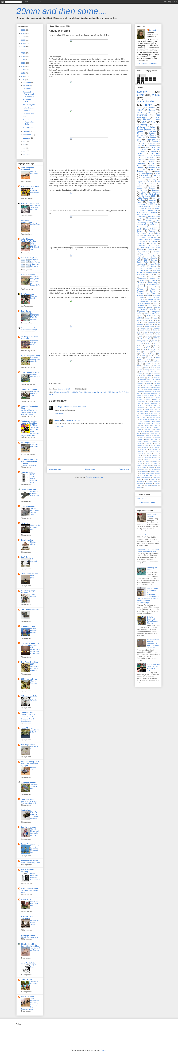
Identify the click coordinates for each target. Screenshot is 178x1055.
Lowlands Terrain (154, 264)
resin (140, 364)
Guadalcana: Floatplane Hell (148, 419)
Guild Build (141, 305)
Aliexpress (156, 377)
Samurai (149, 268)
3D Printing (151, 135)
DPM (148, 405)
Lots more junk (28, 113)
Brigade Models (149, 326)
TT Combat (152, 212)
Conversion (142, 115)
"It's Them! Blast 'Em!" (30, 610)
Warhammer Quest (144, 245)
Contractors (156, 328)
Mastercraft (144, 433)
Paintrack (140, 348)
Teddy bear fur (143, 471)
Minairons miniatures (29, 328)
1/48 (138, 365)
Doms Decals (152, 227)
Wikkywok (157, 360)
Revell (149, 350)
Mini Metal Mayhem (29, 258)
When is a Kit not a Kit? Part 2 (35, 527)
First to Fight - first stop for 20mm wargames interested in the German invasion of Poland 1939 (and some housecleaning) (148, 595)
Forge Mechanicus (28, 782)
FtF (138, 417)
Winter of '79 (26, 899)
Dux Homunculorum (29, 827)
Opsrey (154, 441)
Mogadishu (141, 312)
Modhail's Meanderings (26, 221)
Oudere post (124, 469)
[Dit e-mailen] (76, 389)
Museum (157, 437)
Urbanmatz (141, 243)
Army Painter (156, 379)
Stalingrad (153, 354)
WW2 (139, 108)
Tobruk (153, 293)
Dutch (139, 229)
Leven (139, 221)
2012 (23, 76)
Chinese (157, 206)
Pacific (147, 239)
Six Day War (156, 352)
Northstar (149, 221)
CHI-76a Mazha (149, 395)
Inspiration (154, 425)
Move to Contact (28, 275)
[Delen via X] (80, 389)
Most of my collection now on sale (34, 493)
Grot (155, 303)
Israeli (142, 210)
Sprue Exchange (142, 467)
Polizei (155, 348)
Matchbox (153, 229)
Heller (147, 421)
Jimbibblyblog (27, 540)
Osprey (147, 346)
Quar (138, 455)
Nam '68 (156, 176)
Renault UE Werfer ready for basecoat (29, 94)
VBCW (153, 243)
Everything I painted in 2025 (34, 393)
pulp (138, 161)
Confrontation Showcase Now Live (35, 207)
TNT (138, 139)
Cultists (155, 330)
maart (25, 154)
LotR (140, 431)
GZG (145, 260)
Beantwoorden (59, 413)
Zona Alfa (145, 120)
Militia (157, 172)
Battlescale (140, 383)
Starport (151, 467)
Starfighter (140, 293)
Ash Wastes (144, 381)
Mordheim (152, 131)
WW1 (148, 295)
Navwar (153, 266)
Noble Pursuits (27, 472)
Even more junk (29, 105)
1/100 (141, 297)
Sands (157, 268)
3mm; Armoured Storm (152, 369)
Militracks (157, 435)
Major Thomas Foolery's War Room (29, 240)
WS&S (158, 358)
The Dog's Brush (28, 745)
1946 (152, 368)
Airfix (143, 322)
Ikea (155, 305)
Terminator (142, 473)
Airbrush (141, 377)
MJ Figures (148, 431)
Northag (152, 145)
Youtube (157, 483)
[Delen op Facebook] (83, 389)
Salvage (154, 461)
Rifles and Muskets (29, 696)
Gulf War (140, 421)
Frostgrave (141, 137)
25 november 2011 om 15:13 (74, 420)
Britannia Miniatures (144, 206)
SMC (140, 461)
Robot (146, 314)
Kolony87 (147, 338)
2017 (23, 60)
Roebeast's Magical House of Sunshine (29, 422)
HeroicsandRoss (145, 208)
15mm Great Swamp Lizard (30, 863)
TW (150, 356)
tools (155, 318)
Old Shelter (27, 89)
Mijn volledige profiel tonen (147, 63)
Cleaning (147, 399)
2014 (23, 70)
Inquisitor (151, 166)
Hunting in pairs (144, 423)
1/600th (140, 133)
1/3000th (153, 225)
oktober (26, 131)
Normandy (141, 163)
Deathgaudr (140, 407)
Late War (140, 145)
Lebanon (152, 200)
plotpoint (139, 487)
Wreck (51, 395)
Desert (157, 235)
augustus (27, 138)
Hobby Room (142, 198)
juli (24, 141)
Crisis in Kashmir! (144, 330)
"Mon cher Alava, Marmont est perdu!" (29, 800)
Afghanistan (155, 155)
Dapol (155, 405)
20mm (56, 392)
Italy (140, 338)
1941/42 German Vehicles (30, 937)
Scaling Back (35, 224)
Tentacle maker (155, 471)
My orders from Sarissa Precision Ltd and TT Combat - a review (153, 644)
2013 (23, 73)
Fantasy (143, 237)
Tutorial (152, 184)
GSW (143, 417)
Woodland (149, 483)
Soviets (153, 151)
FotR (138, 260)
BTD (155, 381)
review (139, 153)
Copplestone (140, 401)
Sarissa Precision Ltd (146, 129)
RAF (144, 350)
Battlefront (141, 186)
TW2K (148, 316)
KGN (153, 170)
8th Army (156, 297)
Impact (147, 425)
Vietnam (140, 135)
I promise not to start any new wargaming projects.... (29, 461)
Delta (150, 407)
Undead (140, 168)
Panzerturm (145, 447)
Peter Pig (152, 180)
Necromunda (148, 178)
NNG (140, 439)
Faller (147, 411)
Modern (151, 112)
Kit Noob (24, 523)
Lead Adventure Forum (146, 502)
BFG (149, 172)
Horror (157, 208)
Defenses (156, 252)
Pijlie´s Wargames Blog (30, 355)
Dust (151, 332)
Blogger (103, 1050)
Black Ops (149, 324)
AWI (144, 375)
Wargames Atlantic (145, 360)
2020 (23, 50)
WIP (158, 117)
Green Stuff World (154, 417)
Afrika (143, 151)
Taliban (139, 231)
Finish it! (139, 336)
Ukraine (146, 479)
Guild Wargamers (143, 498)
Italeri (151, 161)
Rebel (138, 457)
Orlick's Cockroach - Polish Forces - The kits (153, 620)
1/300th (153, 137)
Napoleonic (154, 439)
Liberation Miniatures (148, 310)
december (27, 82)
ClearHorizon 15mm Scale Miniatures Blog (30, 945)
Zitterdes (147, 485)
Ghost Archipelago (143, 303)
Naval (139, 202)
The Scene (141, 274)
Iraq (145, 229)
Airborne (157, 375)
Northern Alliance (142, 441)
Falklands (140, 411)
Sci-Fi (121, 392)
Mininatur (148, 437)
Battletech (149, 383)
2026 (23, 30)
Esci (140, 334)
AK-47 (140, 110)
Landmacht (141, 264)
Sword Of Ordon (27, 997)
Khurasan (154, 281)
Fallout (81, 392)
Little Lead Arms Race (30, 372)
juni (24, 144)
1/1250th (148, 364)
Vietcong (140, 295)
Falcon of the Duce (151, 409)
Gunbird (57, 420)
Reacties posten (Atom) (94, 477)
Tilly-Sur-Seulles (143, 214)
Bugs (158, 326)
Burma (139, 395)
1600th (146, 368)
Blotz (153, 277)
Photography (153, 449)
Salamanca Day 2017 (28, 803)
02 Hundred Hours (142, 320)
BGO (158, 174)
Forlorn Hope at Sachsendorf (147, 258)
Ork (138, 147)
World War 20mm (28, 935)
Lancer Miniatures (142, 340)
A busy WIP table (27, 100)
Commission (141, 279)
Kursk (144, 192)
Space (155, 465)
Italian (157, 308)
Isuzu (150, 308)
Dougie (145, 332)
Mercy (149, 435)
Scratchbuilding (146, 101)
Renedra (140, 268)
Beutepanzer (151, 322)
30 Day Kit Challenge (150, 194)
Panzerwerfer (156, 447)
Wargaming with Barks (30, 186)
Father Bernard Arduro (28, 109)
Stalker (126, 392)
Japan (148, 427)
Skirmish (153, 291)
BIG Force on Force (29, 679)
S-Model (157, 239)
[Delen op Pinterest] (85, 389)
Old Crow (148, 344)
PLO (155, 346)
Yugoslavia (141, 204)
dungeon (154, 485)
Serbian (139, 463)
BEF (158, 274)
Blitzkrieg (139, 326)
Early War (141, 141)
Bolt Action (156, 389)
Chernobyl (147, 235)
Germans (154, 260)
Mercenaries (140, 435)
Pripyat (153, 287)
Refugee (140, 289)
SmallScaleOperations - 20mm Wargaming (30, 644)
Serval (155, 463)
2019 (23, 53)
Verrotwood (151, 202)
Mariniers (154, 340)
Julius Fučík (156, 427)
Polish (143, 287)
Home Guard (156, 421)
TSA (143, 356)
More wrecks (27, 127)
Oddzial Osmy (152, 283)
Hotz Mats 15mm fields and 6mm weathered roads (148, 550)
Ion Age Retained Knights (33, 630)
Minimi (141, 437)
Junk (104, 392)
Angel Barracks (144, 379)
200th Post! (141, 535)
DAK (138, 332)
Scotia (139, 352)
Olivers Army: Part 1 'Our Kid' (35, 904)
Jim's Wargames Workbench (27, 168)
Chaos (157, 245)
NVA (146, 439)
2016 (23, 63)
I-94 (154, 262)
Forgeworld (149, 336)
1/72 (152, 320)
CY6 (143, 170)
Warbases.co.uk (153, 168)
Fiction (153, 237)
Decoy (142, 299)
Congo (155, 399)
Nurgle (139, 239)
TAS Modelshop (155, 469)
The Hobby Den (151, 272)
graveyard (156, 295)
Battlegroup (142, 125)
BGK (139, 166)
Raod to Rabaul (152, 455)
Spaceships (144, 270)
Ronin (153, 289)
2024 (23, 37)
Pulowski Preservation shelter (28, 122)
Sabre (147, 461)
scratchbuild (141, 225)
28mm (140, 94)
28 (156, 320)
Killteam (140, 172)
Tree (155, 316)
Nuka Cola (140, 344)
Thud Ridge (156, 477)
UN (140, 479)
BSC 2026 (153, 204)
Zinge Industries (155, 362)
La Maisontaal (151, 219)
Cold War (74, 392)
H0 (141, 219)
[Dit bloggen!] (78, 389)
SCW (152, 459)
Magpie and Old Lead (30, 203)
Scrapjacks (153, 223)
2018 (23, 56)
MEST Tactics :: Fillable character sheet (33, 478)
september (27, 135)
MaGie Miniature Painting (27, 871)
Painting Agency (28, 443)
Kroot (158, 429)
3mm (157, 120)
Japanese (156, 190)
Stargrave (156, 141)
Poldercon (156, 192)
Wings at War (143, 362)
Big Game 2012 (65, 392)
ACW (138, 375)
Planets (149, 453)
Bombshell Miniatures (150, 393)
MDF (143, 122)
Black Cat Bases (148, 385)
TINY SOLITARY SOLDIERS (27, 917)
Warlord (147, 318)
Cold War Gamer (27, 713)
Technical (140, 358)
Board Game (147, 389)
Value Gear (154, 479)
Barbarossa (148, 157)
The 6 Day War (146, 475)
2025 (23, 33)
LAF (143, 143)
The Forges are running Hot (34, 786)
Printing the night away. (151, 515)
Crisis (153, 186)
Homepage (90, 469)
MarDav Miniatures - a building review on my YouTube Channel (28, 412)
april (25, 151)
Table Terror (26, 311)
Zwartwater (141, 233)
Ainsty (150, 375)
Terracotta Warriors (154, 473)
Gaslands (140, 159)
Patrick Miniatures (153, 285)
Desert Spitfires (154, 299)
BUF (143, 277)
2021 (23, 47)
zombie (150, 233)
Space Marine (143, 354)
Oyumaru (140, 285)
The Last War (152, 241)
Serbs (147, 463)
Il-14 (140, 425)
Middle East (152, 210)
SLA (158, 459)
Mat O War (154, 433)
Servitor (139, 465)
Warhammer (141, 217)
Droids (139, 188)
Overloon (140, 443)
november (27, 86)
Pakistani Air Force (142, 445)
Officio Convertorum (29, 574)
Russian (140, 131)
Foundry (154, 301)
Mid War (144, 176)
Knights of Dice (149, 429)
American (140, 227)
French (157, 336)
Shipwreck (140, 291)
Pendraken (143, 449)
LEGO (155, 338)
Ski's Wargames (27, 294)
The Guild (156, 147)
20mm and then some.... (61, 11)
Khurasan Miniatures (29, 861)
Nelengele (154, 342)
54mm (146, 373)
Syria (141, 316)
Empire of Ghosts (28, 506)
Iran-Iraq (156, 198)
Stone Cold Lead (28, 626)
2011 (23, 80)
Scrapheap (146, 352)
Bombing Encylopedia (28, 465)
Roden (139, 459)
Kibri (140, 429)
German (151, 108)
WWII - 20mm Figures (29, 888)
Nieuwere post (55, 469)
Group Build (150, 139)
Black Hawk (146, 387)
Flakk (152, 411)
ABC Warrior (154, 373)
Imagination (141, 308)
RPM (144, 455)
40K (153, 163)
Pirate (148, 348)
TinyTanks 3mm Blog (29, 662)
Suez (146, 469)
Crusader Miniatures (150, 403)
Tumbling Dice (146, 174)
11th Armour (146, 365)
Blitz (156, 324)
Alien (148, 377)
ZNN (140, 485)
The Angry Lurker (61, 407)
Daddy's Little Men (28, 489)
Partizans (140, 180)
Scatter (152, 133)
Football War (144, 413)
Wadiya (152, 159)
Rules (155, 350)
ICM (158, 423)
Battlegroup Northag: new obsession (34, 360)
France (139, 415)
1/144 (155, 364)
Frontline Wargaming (151, 415)
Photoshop (140, 451)
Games (99, 392)
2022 (23, 43)
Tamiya (142, 241)
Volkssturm (140, 481)
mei (24, 148)
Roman (146, 459)
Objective (140, 283)
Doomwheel (143, 281)
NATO (109, 392)
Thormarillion (149, 358)
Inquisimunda (142, 190)
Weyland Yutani (152, 481)
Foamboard (144, 301)
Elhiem (158, 332)
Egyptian (143, 254)
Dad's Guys (25, 557)
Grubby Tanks (142, 262)
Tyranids (152, 231)
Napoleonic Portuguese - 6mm (34, 343)
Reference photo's (151, 457)
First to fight (151, 256)
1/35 (148, 297)
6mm (153, 122)
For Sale (154, 413)
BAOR (150, 274)
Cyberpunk (151, 250)
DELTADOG (140, 405)
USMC (139, 318)
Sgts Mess (147, 465)
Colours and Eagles (29, 389)
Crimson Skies (154, 279)
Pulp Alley (141, 212)
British (152, 143)
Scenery (115, 392)
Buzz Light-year (144, 328)
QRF (138, 350)
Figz (156, 334)
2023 (23, 40)
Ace (138, 322)
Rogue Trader (143, 182)
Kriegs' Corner (27, 728)
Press (155, 453)
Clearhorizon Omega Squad (34, 922)
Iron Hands (140, 427)
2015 (23, 66)
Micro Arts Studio (142, 342)
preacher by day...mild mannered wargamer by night (30, 763)
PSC (146, 147)
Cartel (148, 397)
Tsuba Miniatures (28, 844)
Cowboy (149, 401)
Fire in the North (90, 392)
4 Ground (143, 372)
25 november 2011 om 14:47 (78, 407)
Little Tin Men (26, 980)
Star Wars (156, 314)
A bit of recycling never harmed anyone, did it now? (153, 667)
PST (156, 443)
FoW (158, 411)
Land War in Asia (28, 963)
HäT (153, 423)
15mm (148, 104)
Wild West (140, 483)
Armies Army (26, 810)
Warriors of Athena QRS (29, 330)
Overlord (148, 443)
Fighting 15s (148, 334)
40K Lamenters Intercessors (34, 191)
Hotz (149, 305)
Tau (156, 356)
